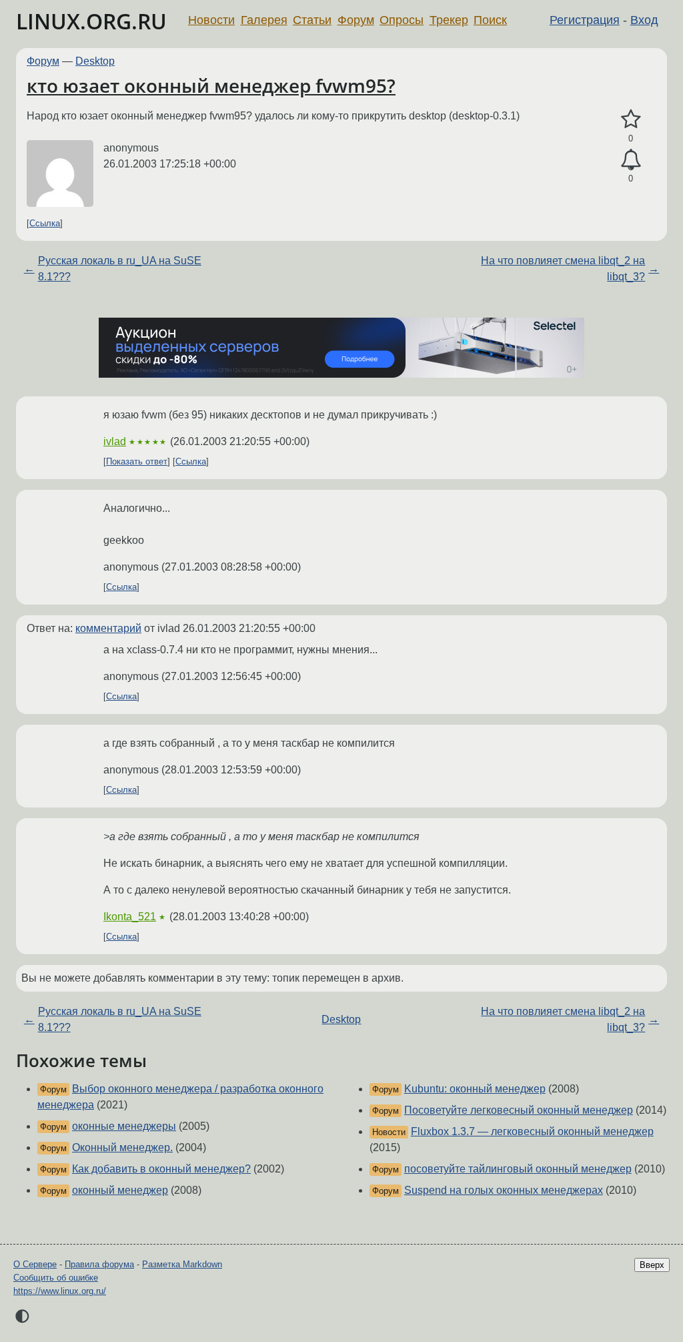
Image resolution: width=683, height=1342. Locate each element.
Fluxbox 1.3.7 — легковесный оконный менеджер (532, 1131)
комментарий (108, 628)
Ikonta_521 (129, 916)
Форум (355, 20)
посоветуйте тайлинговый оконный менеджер (518, 1169)
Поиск (490, 20)
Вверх (652, 1265)
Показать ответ (136, 461)
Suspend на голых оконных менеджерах (503, 1190)
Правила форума (99, 1264)
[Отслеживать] (631, 160)
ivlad (114, 441)
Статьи (312, 20)
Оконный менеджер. (122, 1147)
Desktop (95, 61)
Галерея (264, 20)
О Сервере (35, 1264)
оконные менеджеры (124, 1126)
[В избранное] (631, 119)
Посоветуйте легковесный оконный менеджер (518, 1110)
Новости (211, 20)
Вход (644, 20)
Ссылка (44, 223)
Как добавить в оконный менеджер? (161, 1169)
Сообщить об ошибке (55, 1278)
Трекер (449, 20)
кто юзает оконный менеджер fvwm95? (211, 85)
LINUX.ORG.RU (91, 21)
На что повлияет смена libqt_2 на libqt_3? (563, 268)
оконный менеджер (120, 1190)
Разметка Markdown (182, 1264)
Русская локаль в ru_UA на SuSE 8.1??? (119, 268)
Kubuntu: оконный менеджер (475, 1088)
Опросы (402, 20)
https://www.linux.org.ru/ (59, 1291)
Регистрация (585, 20)
